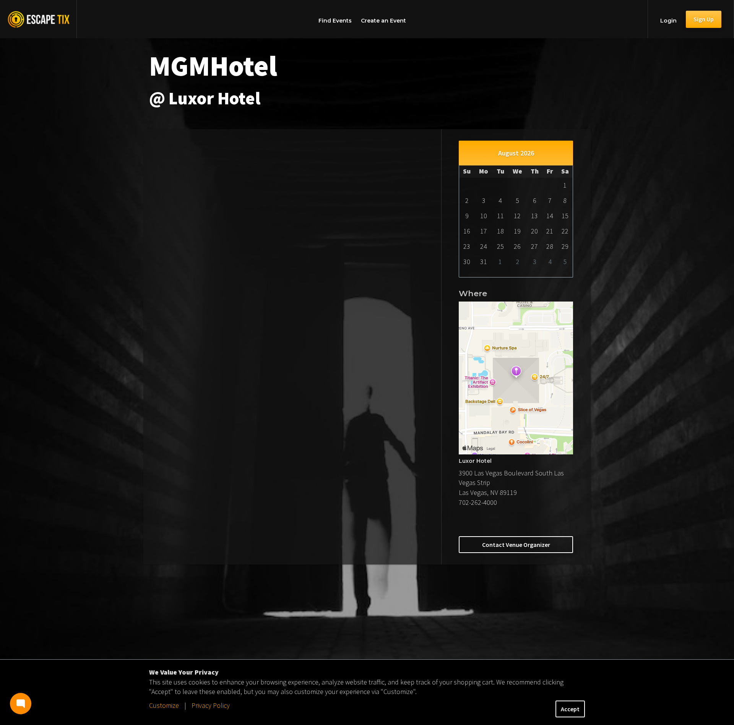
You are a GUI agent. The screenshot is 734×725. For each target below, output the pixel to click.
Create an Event (383, 20)
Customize (164, 705)
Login (668, 20)
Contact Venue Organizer (516, 544)
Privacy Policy (211, 705)
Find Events (335, 20)
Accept (570, 709)
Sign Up (703, 19)
